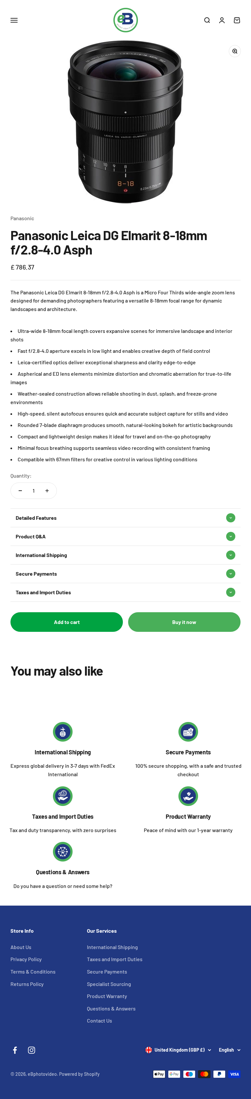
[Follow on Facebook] (14, 1050)
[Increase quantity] (47, 491)
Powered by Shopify (79, 1074)
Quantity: (21, 475)
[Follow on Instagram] (31, 1050)
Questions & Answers (63, 872)
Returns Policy (27, 984)
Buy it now (184, 622)
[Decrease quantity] (20, 491)
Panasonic (22, 218)
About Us (20, 947)
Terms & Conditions (33, 971)
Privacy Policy (26, 959)
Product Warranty (188, 816)
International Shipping (63, 752)
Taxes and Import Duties (62, 816)
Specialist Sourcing (109, 984)
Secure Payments (188, 752)
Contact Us (99, 1020)
